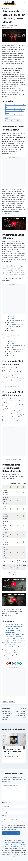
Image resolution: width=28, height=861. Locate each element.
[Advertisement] (14, 173)
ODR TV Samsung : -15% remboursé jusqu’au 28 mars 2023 (20, 713)
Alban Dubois (7, 756)
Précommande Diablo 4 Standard (15, 109)
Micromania (13, 320)
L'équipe (22, 846)
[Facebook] (13, 663)
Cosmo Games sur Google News (13, 645)
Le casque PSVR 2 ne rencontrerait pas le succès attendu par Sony (13, 630)
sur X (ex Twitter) (15, 647)
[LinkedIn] (20, 663)
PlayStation (5, 8)
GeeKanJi (4, 25)
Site (3, 822)
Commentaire (6, 802)
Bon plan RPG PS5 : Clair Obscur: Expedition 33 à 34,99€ (12, 751)
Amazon (12, 316)
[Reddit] (7, 663)
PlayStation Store (15, 386)
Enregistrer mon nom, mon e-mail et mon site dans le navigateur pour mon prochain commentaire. (13, 827)
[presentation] (14, 739)
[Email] (15, 663)
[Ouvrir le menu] (24, 3)
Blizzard (5, 701)
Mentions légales (10, 842)
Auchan (12, 318)
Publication (13, 844)
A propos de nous (13, 846)
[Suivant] (24, 747)
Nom (4, 809)
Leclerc (12, 330)
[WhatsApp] (18, 663)
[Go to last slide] (4, 747)
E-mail (4, 815)
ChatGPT (11, 701)
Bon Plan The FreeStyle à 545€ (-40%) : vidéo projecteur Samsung (7, 714)
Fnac (11, 324)
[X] (10, 663)
